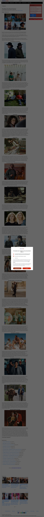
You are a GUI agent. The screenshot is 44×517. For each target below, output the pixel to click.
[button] (22, 258)
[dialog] (22, 258)
